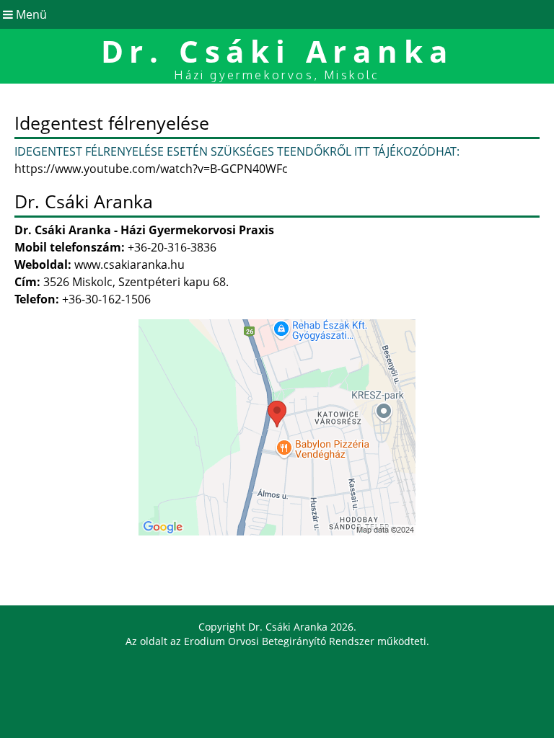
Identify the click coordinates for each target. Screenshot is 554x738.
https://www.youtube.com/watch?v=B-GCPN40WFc (151, 169)
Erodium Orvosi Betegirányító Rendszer (279, 641)
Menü (30, 14)
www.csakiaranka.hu (129, 264)
